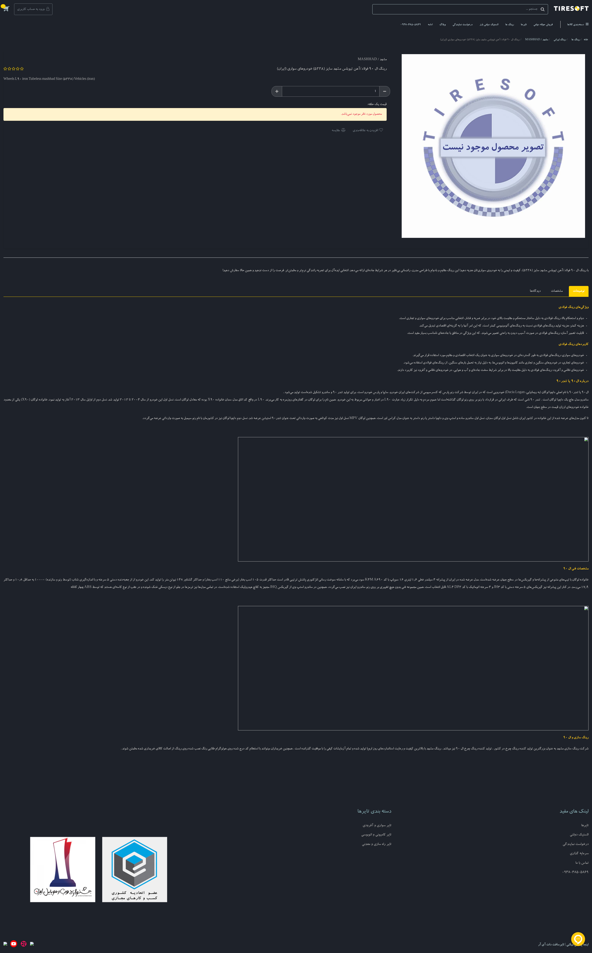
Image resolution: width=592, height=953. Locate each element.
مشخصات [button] (557, 291)
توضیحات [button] (579, 291)
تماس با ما (582, 863)
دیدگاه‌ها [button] (535, 291)
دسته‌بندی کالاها (576, 24)
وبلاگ (442, 24)
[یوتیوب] (13, 945)
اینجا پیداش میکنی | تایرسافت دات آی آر (563, 945)
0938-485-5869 (410, 24)
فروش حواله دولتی (543, 24)
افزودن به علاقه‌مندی (366, 131)
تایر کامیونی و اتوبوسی (376, 835)
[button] (8, 8)
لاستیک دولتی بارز (489, 24)
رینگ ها (509, 24)
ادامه (430, 24)
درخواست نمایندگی (463, 24)
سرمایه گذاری (579, 854)
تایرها (524, 24)
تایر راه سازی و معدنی (376, 845)
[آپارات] (23, 945)
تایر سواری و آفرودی (377, 826)
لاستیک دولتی (579, 835)
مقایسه (336, 131)
